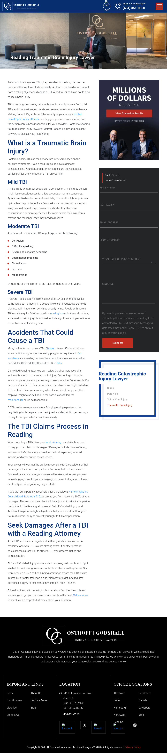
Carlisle (143, 700)
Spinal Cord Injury (117, 399)
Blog (33, 707)
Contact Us (13, 714)
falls (59, 363)
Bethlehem (145, 693)
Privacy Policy (133, 747)
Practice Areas (39, 700)
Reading (118, 722)
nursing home (58, 313)
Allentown (119, 693)
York (141, 714)
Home (10, 693)
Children (50, 348)
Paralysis (112, 393)
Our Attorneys (14, 700)
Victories (12, 707)
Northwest (119, 714)
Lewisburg (145, 707)
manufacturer (15, 400)
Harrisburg (120, 707)
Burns (110, 388)
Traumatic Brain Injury (120, 405)
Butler (117, 700)
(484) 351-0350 (134, 8)
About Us (36, 693)
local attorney (53, 442)
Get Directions (73, 707)
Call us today (80, 595)
